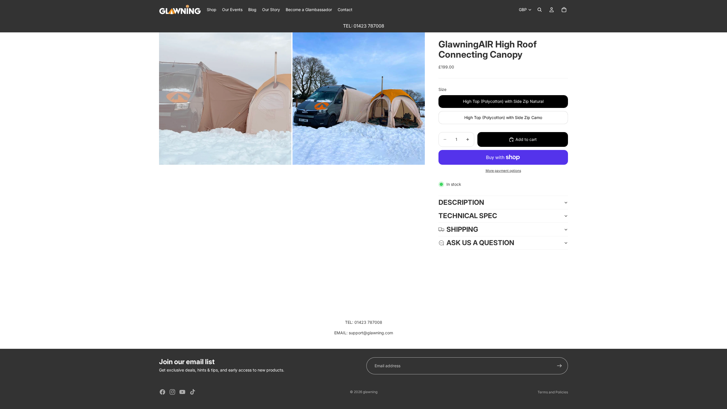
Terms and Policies (553, 392)
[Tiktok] (192, 392)
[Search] (539, 9)
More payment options (503, 171)
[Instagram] (172, 392)
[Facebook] (162, 392)
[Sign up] (559, 366)
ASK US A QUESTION (480, 243)
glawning (370, 392)
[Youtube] (182, 392)
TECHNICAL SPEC (467, 216)
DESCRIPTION (461, 202)
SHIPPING (462, 229)
